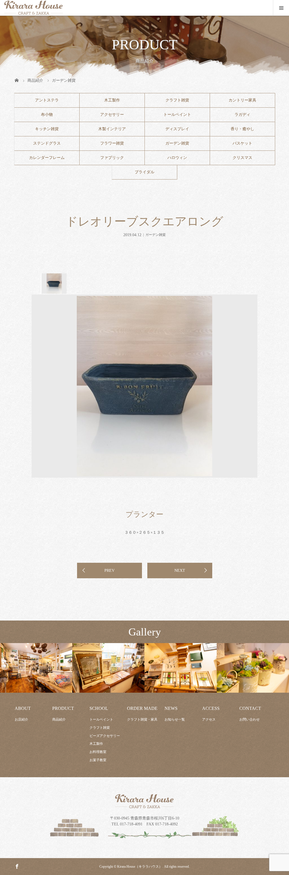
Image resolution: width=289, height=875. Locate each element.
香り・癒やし (242, 129)
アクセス (209, 719)
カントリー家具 (242, 100)
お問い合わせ (249, 719)
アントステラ (47, 100)
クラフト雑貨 (177, 100)
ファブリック (112, 158)
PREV (109, 570)
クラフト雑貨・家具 (142, 719)
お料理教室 (97, 752)
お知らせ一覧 (175, 719)
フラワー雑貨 (112, 143)
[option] (54, 283)
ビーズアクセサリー (104, 736)
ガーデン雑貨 (177, 143)
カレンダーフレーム (47, 158)
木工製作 (112, 100)
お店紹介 (21, 719)
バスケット (242, 143)
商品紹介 (59, 719)
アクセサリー (112, 114)
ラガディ (242, 114)
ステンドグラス (47, 143)
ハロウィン (177, 158)
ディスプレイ (177, 129)
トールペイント (177, 114)
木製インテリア (112, 129)
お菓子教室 (97, 760)
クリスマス (242, 158)
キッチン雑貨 (47, 129)
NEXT (179, 570)
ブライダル (144, 172)
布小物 (47, 114)
